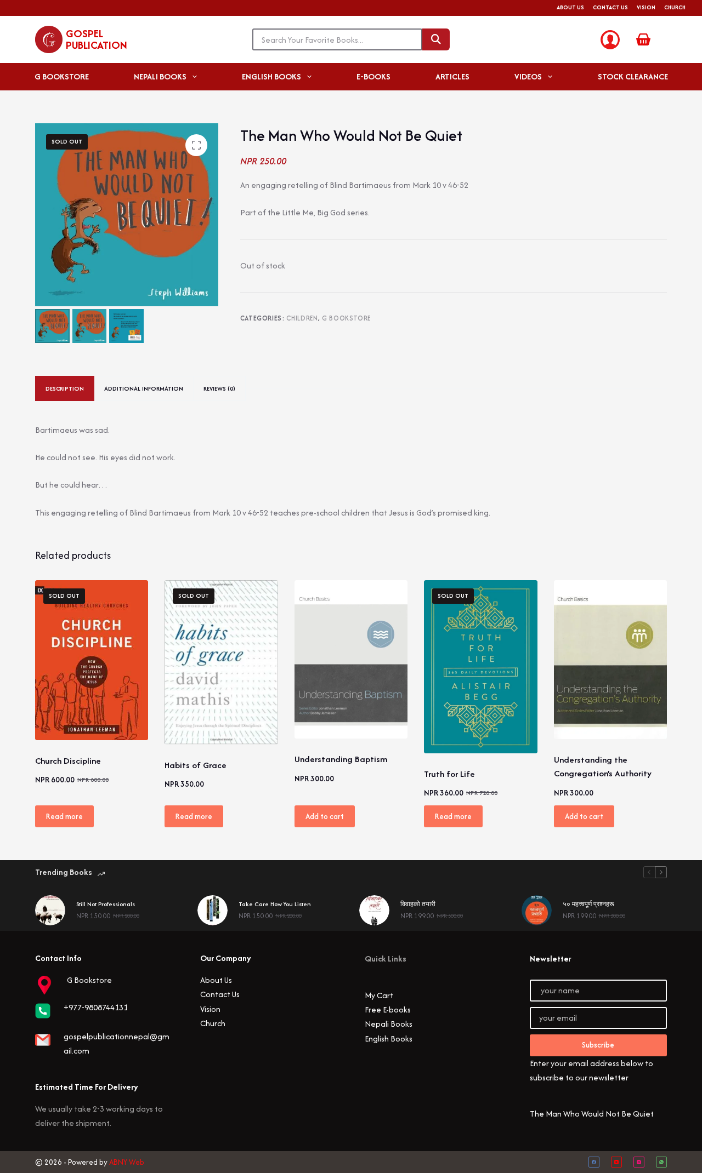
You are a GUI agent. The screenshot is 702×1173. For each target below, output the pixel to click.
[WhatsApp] (661, 1162)
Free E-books (388, 1009)
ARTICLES (452, 76)
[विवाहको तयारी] (374, 910)
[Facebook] (593, 1162)
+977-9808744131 (96, 1007)
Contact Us (610, 7)
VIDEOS (528, 76)
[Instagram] (638, 1162)
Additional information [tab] (143, 388)
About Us (570, 7)
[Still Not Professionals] (50, 910)
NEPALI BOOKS (160, 76)
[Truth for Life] (480, 666)
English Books (388, 1038)
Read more (64, 816)
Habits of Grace (196, 765)
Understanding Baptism (341, 759)
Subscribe (598, 1044)
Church (675, 7)
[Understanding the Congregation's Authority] (610, 659)
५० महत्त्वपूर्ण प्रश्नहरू (588, 904)
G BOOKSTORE (62, 76)
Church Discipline (68, 760)
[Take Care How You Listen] (212, 910)
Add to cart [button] (324, 816)
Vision (646, 7)
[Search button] (436, 39)
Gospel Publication (96, 39)
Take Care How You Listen (275, 904)
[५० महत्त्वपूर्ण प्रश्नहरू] (537, 910)
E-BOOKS (373, 76)
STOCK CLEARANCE (633, 76)
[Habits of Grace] (221, 662)
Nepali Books (388, 1023)
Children (302, 318)
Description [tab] (65, 388)
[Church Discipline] (91, 660)
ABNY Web (126, 1162)
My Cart (379, 995)
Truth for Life (449, 774)
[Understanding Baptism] (351, 659)
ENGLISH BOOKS (271, 76)
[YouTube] (616, 1162)
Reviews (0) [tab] (219, 388)
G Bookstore (346, 318)
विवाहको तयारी (417, 904)
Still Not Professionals (105, 904)
